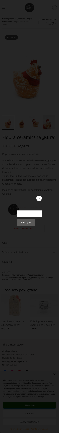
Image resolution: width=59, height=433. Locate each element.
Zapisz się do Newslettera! (29, 207)
